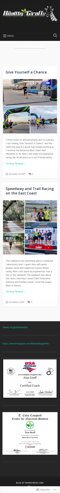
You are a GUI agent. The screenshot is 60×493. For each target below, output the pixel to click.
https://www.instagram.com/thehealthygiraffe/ (25, 343)
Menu (10, 35)
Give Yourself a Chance (26, 72)
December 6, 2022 (16, 302)
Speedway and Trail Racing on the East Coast (30, 191)
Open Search (54, 35)
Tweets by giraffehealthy (15, 327)
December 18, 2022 (17, 174)
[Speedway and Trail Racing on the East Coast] (30, 227)
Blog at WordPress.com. (30, 483)
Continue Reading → (16, 163)
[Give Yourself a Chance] (30, 106)
